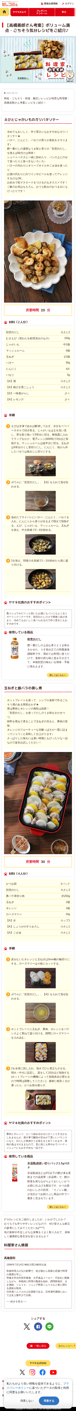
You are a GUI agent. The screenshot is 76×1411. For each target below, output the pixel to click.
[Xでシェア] (27, 1326)
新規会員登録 (51, 3)
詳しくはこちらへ (58, 675)
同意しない (27, 1400)
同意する (49, 1400)
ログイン (69, 3)
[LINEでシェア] (49, 1326)
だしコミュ (10, 4)
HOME (4, 12)
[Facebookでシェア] (38, 1326)
